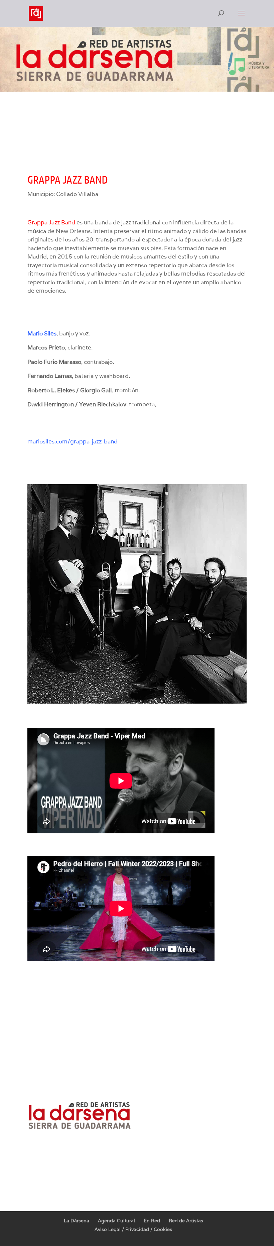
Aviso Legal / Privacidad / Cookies (133, 1229)
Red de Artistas (186, 1221)
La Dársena (76, 1221)
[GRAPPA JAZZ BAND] (137, 701)
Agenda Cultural (116, 1221)
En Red (152, 1221)
